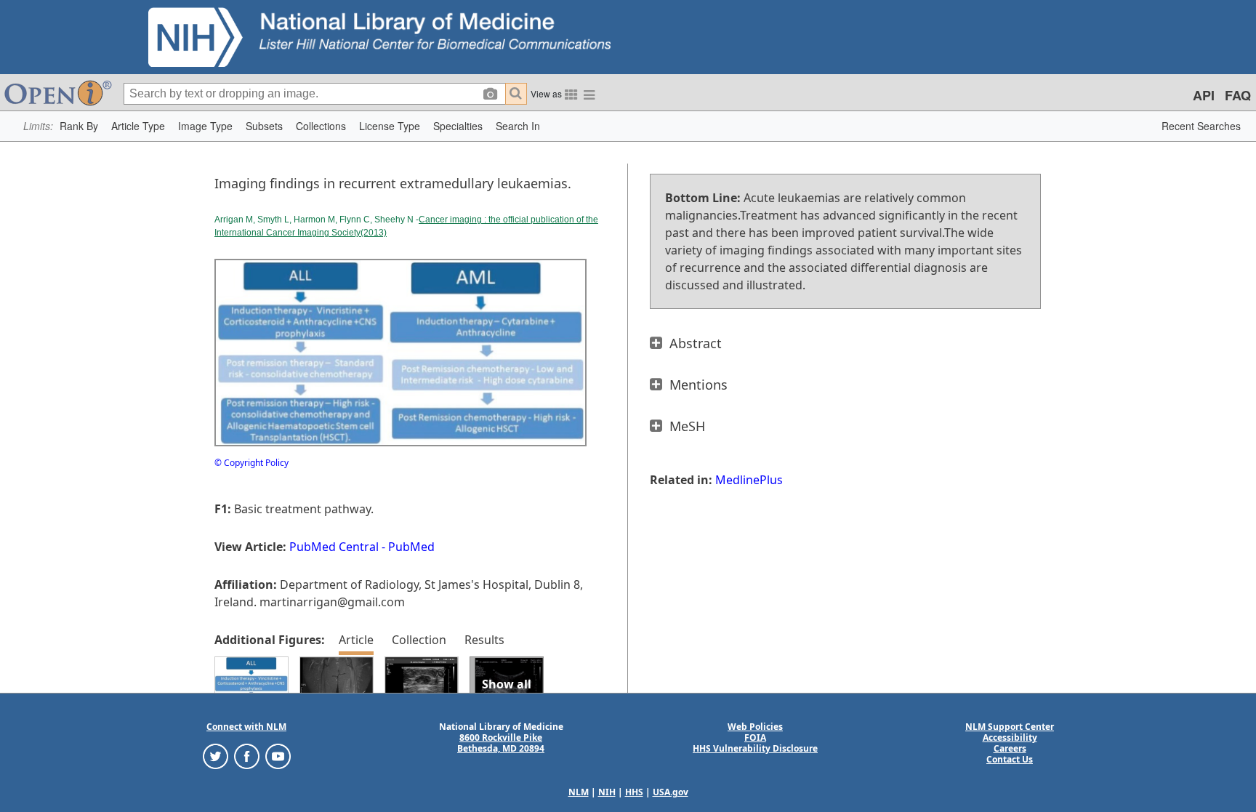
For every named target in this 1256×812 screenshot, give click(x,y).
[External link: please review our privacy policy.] (215, 755)
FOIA (755, 737)
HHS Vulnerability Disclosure (755, 748)
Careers (1010, 748)
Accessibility (1010, 737)
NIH (607, 792)
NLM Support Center (1009, 726)
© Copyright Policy (251, 463)
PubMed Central (334, 547)
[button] (79, 126)
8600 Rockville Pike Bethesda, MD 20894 (500, 743)
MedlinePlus (749, 480)
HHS (634, 792)
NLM (578, 792)
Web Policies (755, 726)
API (1204, 95)
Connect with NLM (246, 726)
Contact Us (1009, 759)
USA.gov (670, 792)
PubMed (411, 547)
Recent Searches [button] (1201, 125)
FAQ (1238, 95)
